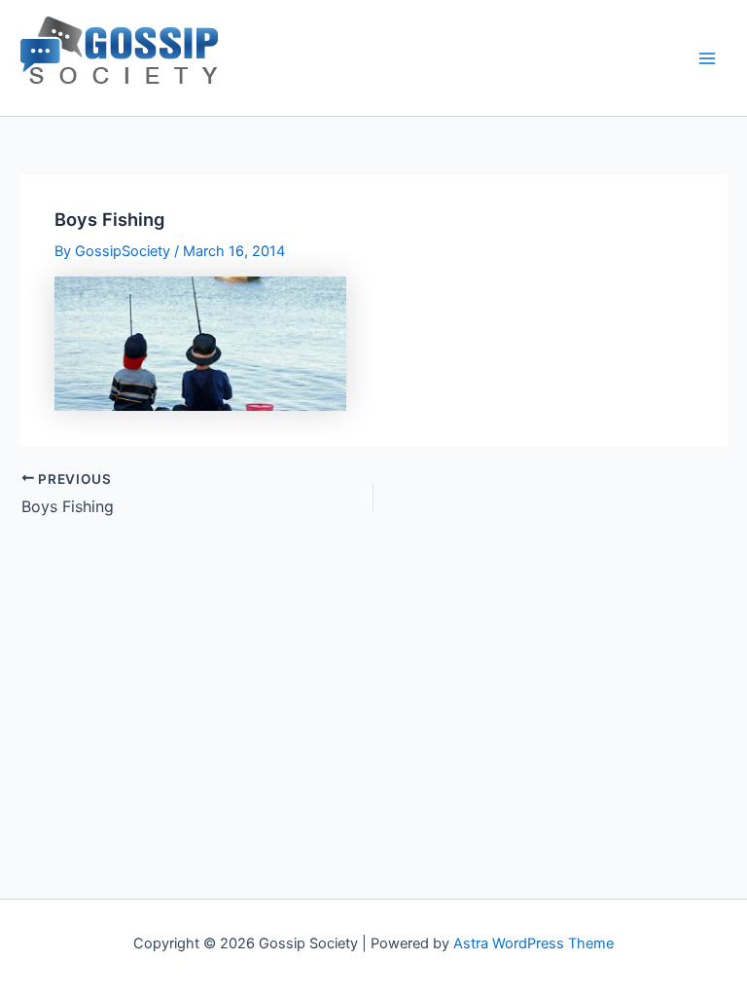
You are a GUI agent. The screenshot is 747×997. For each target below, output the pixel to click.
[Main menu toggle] (707, 58)
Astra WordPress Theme (533, 943)
